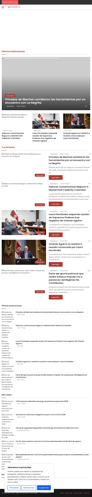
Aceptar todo (44, 488)
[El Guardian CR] (14, 7)
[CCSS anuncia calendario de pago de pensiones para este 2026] (8, 406)
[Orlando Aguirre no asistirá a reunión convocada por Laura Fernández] (76, 121)
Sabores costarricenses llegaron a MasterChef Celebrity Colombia (13, 136)
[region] (29, 478)
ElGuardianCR (45, 493)
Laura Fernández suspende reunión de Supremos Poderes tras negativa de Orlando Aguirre (44, 137)
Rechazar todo (28, 488)
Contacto (86, 493)
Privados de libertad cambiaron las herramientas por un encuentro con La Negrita (69, 160)
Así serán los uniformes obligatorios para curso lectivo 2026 (41, 414)
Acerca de (68, 493)
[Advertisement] (46, 33)
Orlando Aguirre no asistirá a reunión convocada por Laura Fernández (76, 136)
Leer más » (56, 177)
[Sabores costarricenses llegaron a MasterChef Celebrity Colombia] (15, 121)
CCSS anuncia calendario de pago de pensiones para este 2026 (42, 401)
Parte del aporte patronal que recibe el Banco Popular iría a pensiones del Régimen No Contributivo (66, 278)
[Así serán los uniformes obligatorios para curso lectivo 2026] (8, 419)
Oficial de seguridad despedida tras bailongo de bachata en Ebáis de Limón (47, 428)
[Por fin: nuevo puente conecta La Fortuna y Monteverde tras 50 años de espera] (8, 446)
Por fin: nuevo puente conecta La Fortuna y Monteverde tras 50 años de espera (48, 441)
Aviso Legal (78, 493)
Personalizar (14, 488)
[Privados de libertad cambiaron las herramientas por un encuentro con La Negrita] (46, 83)
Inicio (62, 493)
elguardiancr (10, 106)
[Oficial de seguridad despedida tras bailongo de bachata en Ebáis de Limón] (8, 433)
